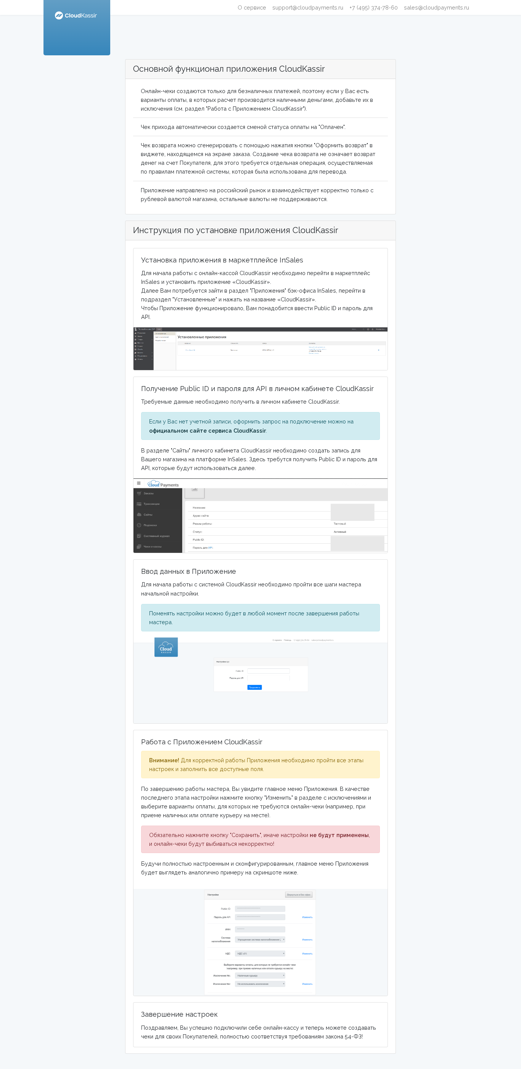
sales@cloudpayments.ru (436, 7)
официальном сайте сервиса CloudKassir (207, 430)
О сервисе (252, 7)
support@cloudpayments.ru (307, 7)
